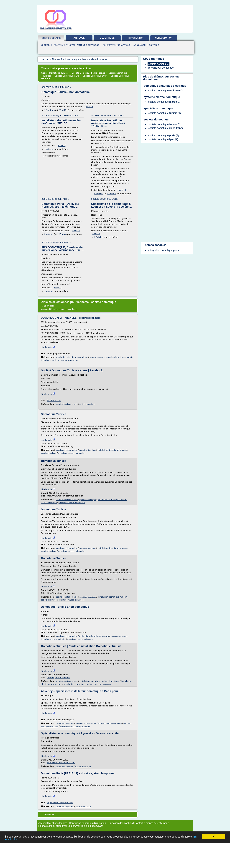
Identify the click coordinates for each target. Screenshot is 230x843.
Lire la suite (47, 347)
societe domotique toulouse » (107, 116)
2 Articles (98, 237)
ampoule (79, 38)
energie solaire (51, 38)
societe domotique (87, 404)
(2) (164, 124)
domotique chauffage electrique (165, 85)
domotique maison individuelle (71, 453)
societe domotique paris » (55, 199)
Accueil (45, 45)
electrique (107, 38)
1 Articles (48, 291)
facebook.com (54, 400)
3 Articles (98, 193)
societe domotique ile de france (110, 723)
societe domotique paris (65, 723)
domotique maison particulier (53, 639)
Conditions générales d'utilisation (87, 823)
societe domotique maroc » (56, 242)
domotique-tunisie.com (58, 677)
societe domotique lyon (64, 766)
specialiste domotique (87, 450)
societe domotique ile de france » (59, 116)
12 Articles (49, 110)
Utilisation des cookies (120, 823)
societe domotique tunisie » (56, 87)
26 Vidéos (63, 110)
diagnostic (135, 38)
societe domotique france (56, 156)
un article (124, 45)
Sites (72, 45)
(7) (166, 130)
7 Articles (48, 149)
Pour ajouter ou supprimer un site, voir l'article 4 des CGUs (70, 826)
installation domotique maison (112, 450)
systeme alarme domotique (65, 360)
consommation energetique (163, 39)
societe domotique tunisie (67, 404)
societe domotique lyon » (104, 199)
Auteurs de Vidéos (88, 45)
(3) (165, 90)
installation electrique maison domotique (99, 681)
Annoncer (139, 45)
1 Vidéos (111, 193)
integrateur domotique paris (86, 723)
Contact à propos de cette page (151, 823)
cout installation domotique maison (75, 726)
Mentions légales (57, 823)
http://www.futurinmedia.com (61, 762)
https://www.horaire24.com (60, 802)
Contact (154, 45)
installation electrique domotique (72, 357)
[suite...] (89, 106)
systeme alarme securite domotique (107, 357)
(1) (164, 101)
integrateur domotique (119, 636)
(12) (165, 113)
